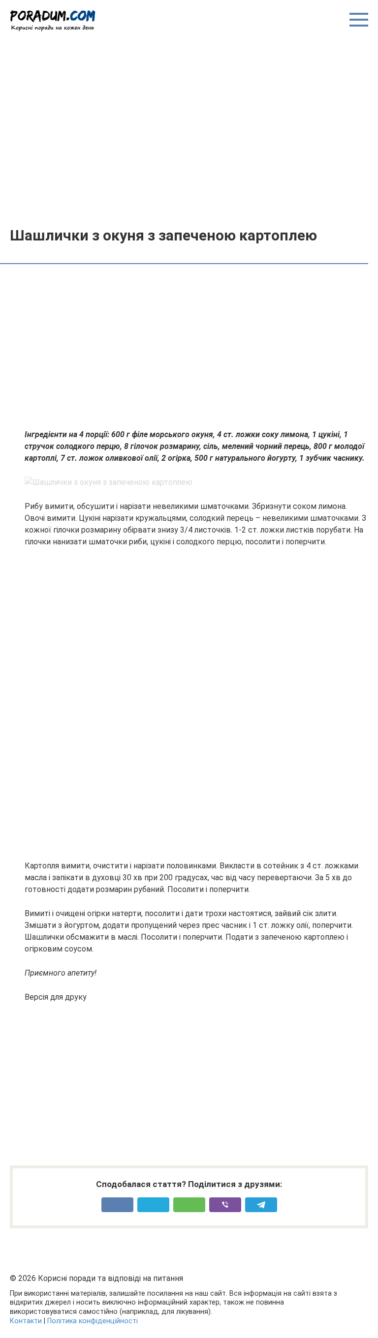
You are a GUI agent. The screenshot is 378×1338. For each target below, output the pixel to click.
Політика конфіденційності (92, 1321)
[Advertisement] (189, 129)
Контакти (26, 1321)
